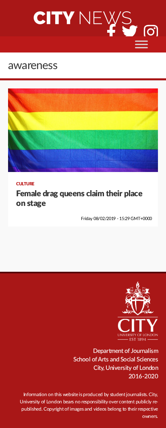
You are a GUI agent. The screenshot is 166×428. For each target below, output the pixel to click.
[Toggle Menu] (141, 44)
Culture (25, 184)
